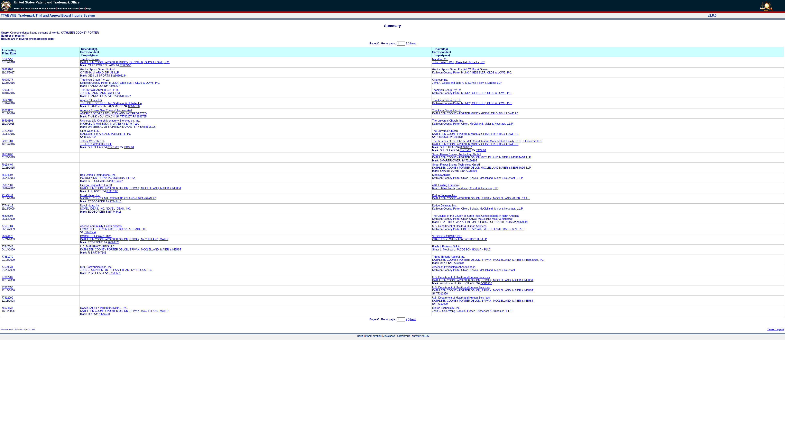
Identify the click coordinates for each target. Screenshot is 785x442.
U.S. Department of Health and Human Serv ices (461, 277)
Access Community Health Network (101, 226)
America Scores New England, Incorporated (106, 110)
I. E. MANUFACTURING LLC (97, 246)
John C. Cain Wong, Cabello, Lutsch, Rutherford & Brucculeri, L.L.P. (472, 310)
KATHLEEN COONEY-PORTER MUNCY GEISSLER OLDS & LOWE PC (475, 113)
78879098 (7, 215)
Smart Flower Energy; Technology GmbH (456, 154)
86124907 (7, 174)
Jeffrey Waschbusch (92, 141)
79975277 (7, 79)
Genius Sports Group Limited (97, 69)
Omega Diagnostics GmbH (96, 185)
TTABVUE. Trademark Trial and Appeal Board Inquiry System (48, 15)
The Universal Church (445, 130)
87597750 (7, 59)
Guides (42, 8)
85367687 (7, 185)
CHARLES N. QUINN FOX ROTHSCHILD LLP (459, 239)
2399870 (458, 137)
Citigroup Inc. (440, 79)
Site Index (25, 8)
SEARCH (377, 336)
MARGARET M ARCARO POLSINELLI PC (105, 133)
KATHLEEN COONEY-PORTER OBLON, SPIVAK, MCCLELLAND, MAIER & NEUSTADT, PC (488, 259)
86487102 (90, 137)
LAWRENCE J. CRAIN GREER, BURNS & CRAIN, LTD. (113, 229)
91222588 (7, 130)
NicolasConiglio (441, 174)
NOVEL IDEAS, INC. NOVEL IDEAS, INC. (105, 208)
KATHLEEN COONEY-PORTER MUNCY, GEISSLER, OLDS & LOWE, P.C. (125, 62)
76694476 (7, 236)
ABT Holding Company (445, 185)
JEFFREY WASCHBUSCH (96, 144)
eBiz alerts (73, 8)
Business (62, 8)
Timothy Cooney (90, 59)
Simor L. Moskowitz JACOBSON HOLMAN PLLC (461, 249)
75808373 (442, 137)
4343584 (129, 147)
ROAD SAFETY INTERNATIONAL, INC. (104, 307)
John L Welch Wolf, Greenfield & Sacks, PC (458, 62)
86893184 (7, 69)
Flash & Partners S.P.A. (446, 246)
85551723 (113, 147)
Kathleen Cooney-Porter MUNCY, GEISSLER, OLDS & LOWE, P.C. (472, 72)
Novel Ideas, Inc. (90, 195)
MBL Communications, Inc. (96, 266)
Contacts (51, 8)
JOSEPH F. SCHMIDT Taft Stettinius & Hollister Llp (111, 103)
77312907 (7, 277)
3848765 (142, 116)
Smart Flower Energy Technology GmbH (456, 164)
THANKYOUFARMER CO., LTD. (99, 89)
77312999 (7, 297)
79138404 (7, 164)
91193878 (7, 195)
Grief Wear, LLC (89, 130)
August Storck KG (91, 100)
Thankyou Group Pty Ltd (94, 79)
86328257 (466, 147)
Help (88, 8)
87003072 (7, 89)
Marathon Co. (440, 59)
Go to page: (389, 43)
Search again (775, 329)
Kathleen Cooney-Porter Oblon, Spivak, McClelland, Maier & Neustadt (473, 270)
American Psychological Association (453, 266)
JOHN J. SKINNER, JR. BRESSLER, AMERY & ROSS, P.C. (116, 270)
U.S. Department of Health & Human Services (459, 226)
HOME (360, 336)
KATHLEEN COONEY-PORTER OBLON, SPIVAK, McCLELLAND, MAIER (124, 239)
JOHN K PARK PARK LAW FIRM (100, 93)
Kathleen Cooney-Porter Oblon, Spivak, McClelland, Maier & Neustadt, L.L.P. (477, 177)
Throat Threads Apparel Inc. (448, 256)
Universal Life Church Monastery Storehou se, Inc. (110, 120)
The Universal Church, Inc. (448, 120)
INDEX (368, 336)
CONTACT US (403, 336)
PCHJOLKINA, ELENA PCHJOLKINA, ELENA (107, 177)
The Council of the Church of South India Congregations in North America (475, 215)
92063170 (7, 110)
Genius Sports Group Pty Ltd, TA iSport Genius (460, 69)
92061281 (7, 141)
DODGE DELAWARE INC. (96, 236)
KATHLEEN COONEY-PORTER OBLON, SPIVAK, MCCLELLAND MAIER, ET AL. (481, 198)
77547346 (7, 246)
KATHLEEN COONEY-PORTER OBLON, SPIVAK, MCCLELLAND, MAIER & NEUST (130, 188)
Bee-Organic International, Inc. (98, 174)
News (82, 8)
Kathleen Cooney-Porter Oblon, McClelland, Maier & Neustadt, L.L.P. (473, 123)
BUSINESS (389, 336)
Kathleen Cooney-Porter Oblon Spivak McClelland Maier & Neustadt (472, 218)
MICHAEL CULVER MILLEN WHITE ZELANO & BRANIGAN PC (118, 198)
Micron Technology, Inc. (446, 307)
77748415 (115, 201)
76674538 (7, 307)
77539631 (7, 266)
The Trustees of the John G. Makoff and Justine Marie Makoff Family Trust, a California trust (487, 141)
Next (413, 43)
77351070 (7, 256)
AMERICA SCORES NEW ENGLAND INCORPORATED (113, 113)
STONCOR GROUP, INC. (447, 236)
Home (17, 8)
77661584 (7, 226)
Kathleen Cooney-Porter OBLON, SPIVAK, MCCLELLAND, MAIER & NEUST (478, 229)
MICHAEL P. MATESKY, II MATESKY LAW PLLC (109, 123)
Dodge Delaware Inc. (444, 195)
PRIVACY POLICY (420, 336)
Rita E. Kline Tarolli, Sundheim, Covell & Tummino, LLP (465, 188)
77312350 (7, 287)
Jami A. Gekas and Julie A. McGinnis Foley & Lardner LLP (467, 82)
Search (34, 8)
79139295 (7, 154)
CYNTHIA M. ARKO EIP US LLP (99, 72)
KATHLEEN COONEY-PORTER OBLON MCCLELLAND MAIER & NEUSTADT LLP (481, 157)
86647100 (7, 100)
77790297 (126, 116)
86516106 (7, 120)
